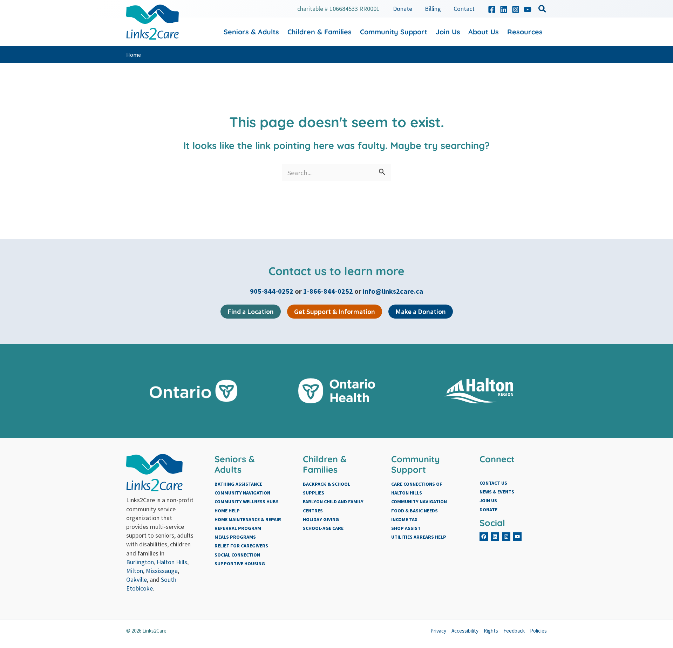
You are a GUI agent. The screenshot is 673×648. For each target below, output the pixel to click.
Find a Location (250, 311)
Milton (134, 571)
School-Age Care (323, 528)
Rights (491, 630)
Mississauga (162, 571)
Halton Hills (172, 562)
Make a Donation (420, 311)
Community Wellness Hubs (247, 501)
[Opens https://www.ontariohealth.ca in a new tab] (336, 391)
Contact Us (493, 483)
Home (133, 54)
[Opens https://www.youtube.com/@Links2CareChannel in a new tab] (527, 9)
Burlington (140, 562)
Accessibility (464, 630)
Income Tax (404, 519)
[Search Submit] (382, 172)
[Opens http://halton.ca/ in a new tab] (479, 390)
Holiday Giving (321, 519)
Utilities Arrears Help (418, 537)
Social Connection (237, 555)
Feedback (514, 630)
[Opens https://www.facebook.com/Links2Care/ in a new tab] (492, 9)
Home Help (227, 510)
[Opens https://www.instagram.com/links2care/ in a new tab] (515, 9)
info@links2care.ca (393, 291)
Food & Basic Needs (414, 510)
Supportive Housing (240, 563)
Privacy (438, 630)
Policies (538, 630)
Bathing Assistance (238, 484)
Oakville (136, 579)
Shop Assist (406, 528)
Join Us (488, 500)
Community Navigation (242, 493)
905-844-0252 (272, 291)
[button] (542, 10)
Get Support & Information (334, 311)
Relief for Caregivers (241, 546)
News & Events (497, 492)
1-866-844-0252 (328, 291)
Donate (488, 509)
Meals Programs (235, 537)
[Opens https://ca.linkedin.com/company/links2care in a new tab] (504, 9)
